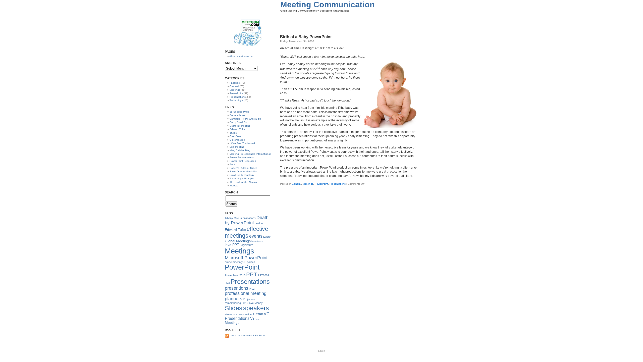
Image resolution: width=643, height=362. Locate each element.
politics (251, 262)
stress (229, 314)
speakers (256, 308)
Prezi (232, 164)
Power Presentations (242, 157)
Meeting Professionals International (250, 153)
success (238, 314)
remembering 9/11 (236, 302)
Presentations (338, 183)
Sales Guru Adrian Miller (243, 171)
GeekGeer (236, 136)
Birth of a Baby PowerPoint (306, 37)
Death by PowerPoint (247, 220)
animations (249, 218)
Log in (322, 350)
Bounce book (237, 115)
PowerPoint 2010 (235, 275)
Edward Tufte (237, 129)
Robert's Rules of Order (243, 168)
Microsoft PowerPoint (246, 257)
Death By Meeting (240, 125)
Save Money (255, 302)
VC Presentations (247, 316)
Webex (234, 185)
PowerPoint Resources (243, 161)
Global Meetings (238, 241)
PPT (251, 274)
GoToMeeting (237, 139)
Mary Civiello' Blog (240, 150)
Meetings (308, 183)
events (255, 236)
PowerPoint (321, 183)
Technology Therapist (242, 178)
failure (267, 236)
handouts (257, 241)
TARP (259, 314)
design (259, 223)
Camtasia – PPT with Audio (245, 118)
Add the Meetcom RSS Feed (248, 335)
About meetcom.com (241, 56)
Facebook (235, 82)
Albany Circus (233, 218)
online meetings (234, 262)
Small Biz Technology (242, 175)
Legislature (246, 244)
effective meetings (246, 232)
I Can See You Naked (242, 143)
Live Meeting (237, 146)
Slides (233, 308)
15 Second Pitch (239, 111)
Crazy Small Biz (238, 122)
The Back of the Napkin (243, 182)
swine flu (250, 314)
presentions (236, 288)
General (296, 183)
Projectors (249, 299)
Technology (236, 100)
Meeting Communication (327, 4)
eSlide (233, 132)
